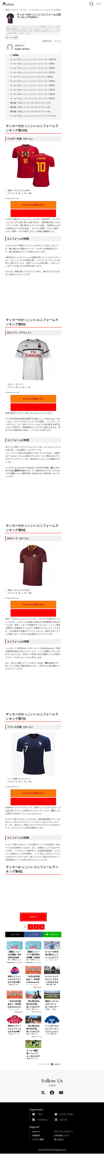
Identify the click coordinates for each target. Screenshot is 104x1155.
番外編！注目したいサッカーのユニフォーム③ (30, 111)
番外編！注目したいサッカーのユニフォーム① (30, 103)
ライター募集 (38, 1139)
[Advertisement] (55, 299)
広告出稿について (61, 1135)
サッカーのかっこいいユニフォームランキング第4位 (32, 85)
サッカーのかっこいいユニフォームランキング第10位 (33, 59)
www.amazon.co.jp (13, 198)
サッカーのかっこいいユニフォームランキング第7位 (32, 72)
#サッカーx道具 (12, 37)
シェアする (33, 934)
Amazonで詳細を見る (33, 205)
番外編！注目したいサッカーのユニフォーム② (30, 107)
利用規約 (36, 1135)
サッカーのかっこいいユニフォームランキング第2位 (32, 94)
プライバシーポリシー (63, 1131)
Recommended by (44, 1064)
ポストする (14, 934)
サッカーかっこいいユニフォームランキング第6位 (31, 77)
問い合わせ (59, 1139)
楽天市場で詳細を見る (33, 213)
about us (36, 1131)
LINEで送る (54, 934)
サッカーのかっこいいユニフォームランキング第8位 (32, 68)
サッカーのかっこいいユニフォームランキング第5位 (32, 81)
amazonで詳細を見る (33, 399)
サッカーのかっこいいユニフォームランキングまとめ (33, 116)
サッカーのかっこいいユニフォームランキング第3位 (32, 90)
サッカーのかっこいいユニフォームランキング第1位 (32, 98)
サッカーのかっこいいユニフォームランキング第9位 (32, 64)
